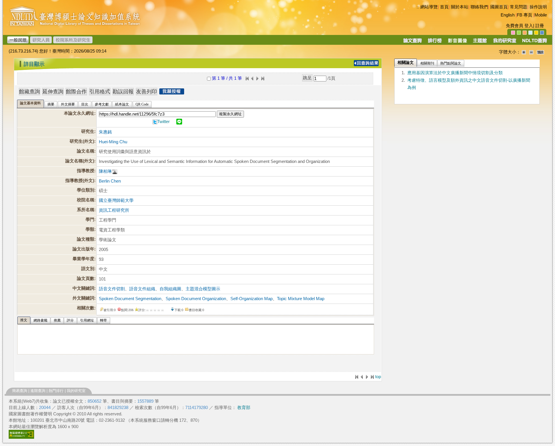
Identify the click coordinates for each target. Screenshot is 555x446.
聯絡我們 (479, 7)
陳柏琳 (105, 171)
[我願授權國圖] (171, 93)
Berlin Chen (110, 181)
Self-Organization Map (251, 298)
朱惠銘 (105, 132)
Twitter (163, 121)
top (378, 376)
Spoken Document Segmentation (130, 298)
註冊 (539, 25)
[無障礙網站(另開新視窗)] (21, 437)
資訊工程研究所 (114, 210)
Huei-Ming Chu (113, 142)
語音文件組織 (142, 289)
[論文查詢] (412, 42)
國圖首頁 (499, 7)
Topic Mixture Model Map (300, 298)
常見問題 (518, 7)
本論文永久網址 (79, 113)
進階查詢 (37, 391)
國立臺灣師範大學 (116, 200)
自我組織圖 (170, 289)
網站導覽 (429, 7)
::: (418, 7)
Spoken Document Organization (196, 298)
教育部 (243, 407)
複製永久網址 (230, 114)
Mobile (540, 15)
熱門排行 (56, 391)
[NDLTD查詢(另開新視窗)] (534, 42)
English (508, 15)
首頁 (444, 7)
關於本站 (459, 7)
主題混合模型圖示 (203, 289)
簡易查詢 (19, 391)
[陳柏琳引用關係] (115, 171)
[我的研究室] (504, 42)
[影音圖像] (457, 42)
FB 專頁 (524, 15)
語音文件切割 (112, 289)
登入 (528, 25)
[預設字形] (540, 52)
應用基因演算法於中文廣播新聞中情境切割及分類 (455, 72)
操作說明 (538, 7)
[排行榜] (435, 42)
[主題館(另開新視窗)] (480, 42)
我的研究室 (76, 391)
